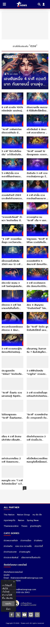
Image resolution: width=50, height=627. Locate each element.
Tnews (24, 526)
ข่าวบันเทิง (8, 546)
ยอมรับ (8, 603)
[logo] (20, 4)
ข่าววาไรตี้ (39, 546)
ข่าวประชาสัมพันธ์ (11, 557)
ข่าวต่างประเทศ (10, 551)
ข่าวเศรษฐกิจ (24, 551)
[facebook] (11, 614)
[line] (30, 614)
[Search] (39, 4)
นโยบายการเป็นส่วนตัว (30, 557)
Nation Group (23, 514)
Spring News (33, 520)
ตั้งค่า (8, 609)
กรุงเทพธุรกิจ (9, 520)
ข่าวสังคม (38, 540)
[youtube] (24, 614)
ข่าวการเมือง (26, 540)
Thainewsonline (11, 526)
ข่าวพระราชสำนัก (11, 540)
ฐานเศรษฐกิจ (35, 526)
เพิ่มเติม (9, 598)
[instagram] (37, 614)
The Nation (9, 514)
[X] (18, 614)
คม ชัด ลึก (37, 514)
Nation (21, 520)
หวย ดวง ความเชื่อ (23, 546)
